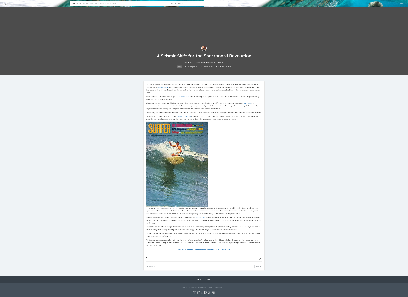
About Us (198, 280)
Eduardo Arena (163, 87)
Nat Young (247, 103)
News (191, 62)
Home (390, 3)
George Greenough (184, 116)
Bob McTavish (201, 217)
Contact (207, 280)
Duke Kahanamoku (183, 96)
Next (258, 267)
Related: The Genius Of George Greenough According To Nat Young (204, 249)
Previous (151, 267)
